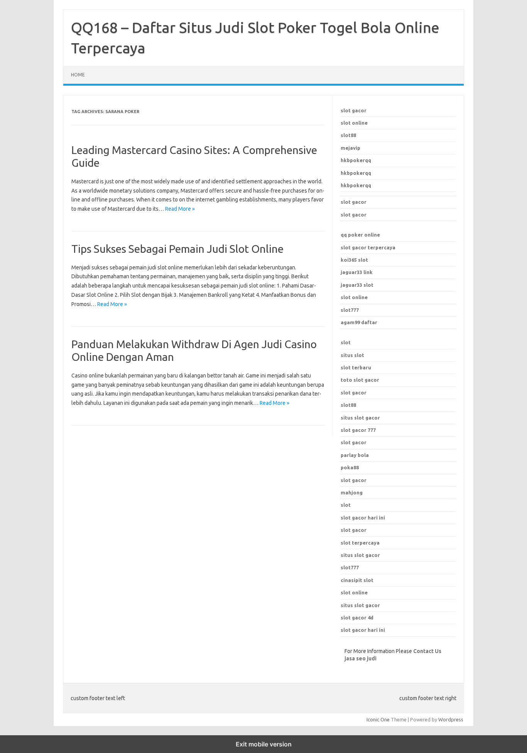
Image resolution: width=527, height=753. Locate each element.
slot (346, 342)
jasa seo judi (361, 658)
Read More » (180, 209)
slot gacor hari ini (363, 517)
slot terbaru (356, 367)
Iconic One (378, 719)
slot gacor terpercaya (368, 247)
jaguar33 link (357, 272)
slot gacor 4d (357, 617)
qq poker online (360, 234)
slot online (354, 122)
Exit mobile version (264, 744)
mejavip (350, 148)
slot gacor (354, 110)
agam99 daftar (359, 322)
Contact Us (427, 651)
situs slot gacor (360, 555)
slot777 (350, 310)
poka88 (350, 467)
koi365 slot (354, 259)
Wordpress (450, 719)
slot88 (348, 135)
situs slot (352, 355)
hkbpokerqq (356, 160)
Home (78, 74)
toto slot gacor (360, 379)
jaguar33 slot (357, 285)
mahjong (352, 492)
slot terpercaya (360, 542)
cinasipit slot (357, 580)
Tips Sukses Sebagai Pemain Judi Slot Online (177, 249)
